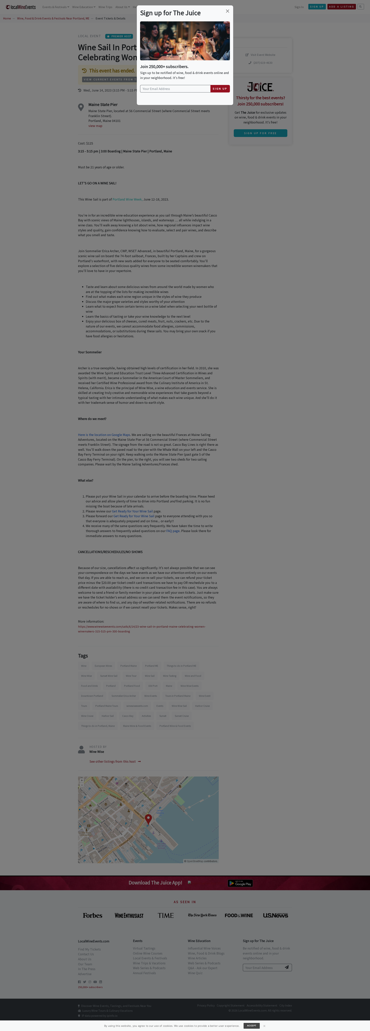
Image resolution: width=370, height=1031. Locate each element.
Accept (251, 1025)
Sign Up (220, 88)
